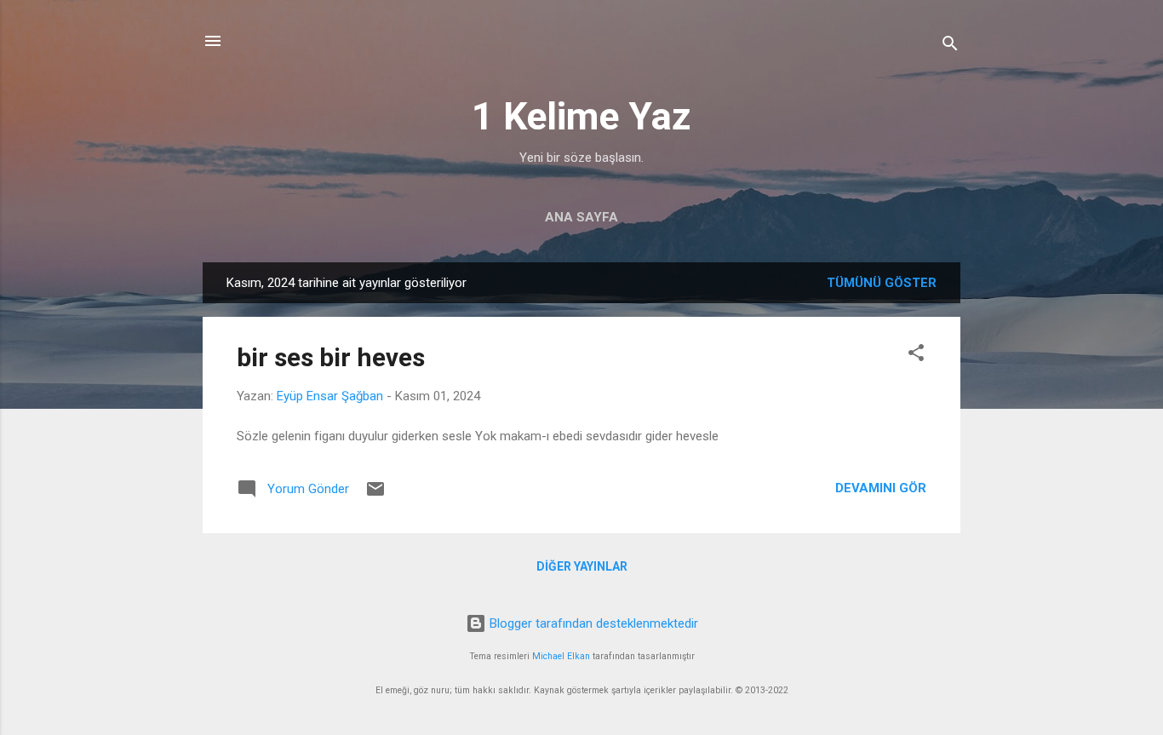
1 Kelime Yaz (581, 116)
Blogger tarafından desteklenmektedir (592, 623)
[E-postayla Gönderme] (375, 494)
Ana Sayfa (581, 217)
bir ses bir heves (331, 357)
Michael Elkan (561, 656)
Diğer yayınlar (581, 566)
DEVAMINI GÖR (880, 488)
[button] (916, 355)
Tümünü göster (882, 282)
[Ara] (950, 46)
